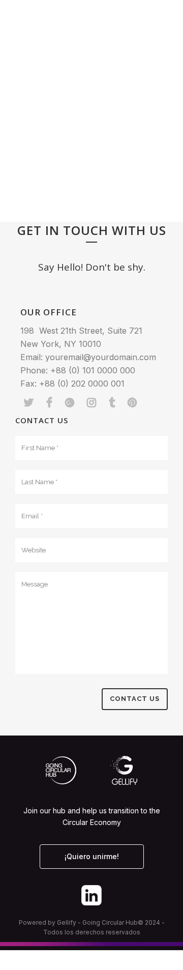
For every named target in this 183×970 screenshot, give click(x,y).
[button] (160, 22)
